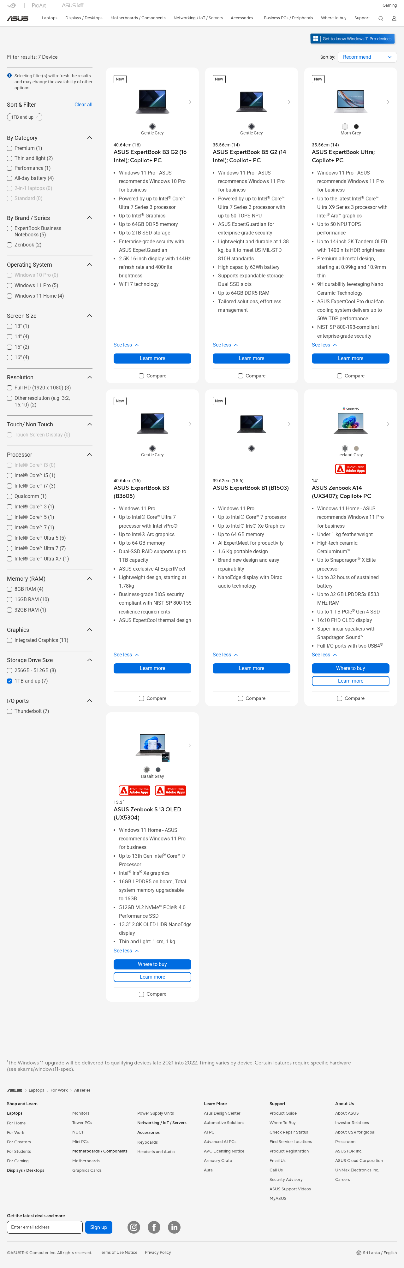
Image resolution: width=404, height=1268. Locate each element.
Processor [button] (19, 454)
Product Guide (283, 1113)
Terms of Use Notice (118, 1252)
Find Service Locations (291, 1141)
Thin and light (22, 156)
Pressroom (345, 1141)
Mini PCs (80, 1141)
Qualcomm (19, 495)
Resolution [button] (20, 377)
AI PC (209, 1132)
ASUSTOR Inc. (348, 1151)
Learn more (152, 358)
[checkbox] (152, 376)
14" (10, 335)
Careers (342, 1179)
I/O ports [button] (18, 700)
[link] (17, 18)
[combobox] (367, 57)
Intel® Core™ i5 (23, 474)
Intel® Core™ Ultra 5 (29, 536)
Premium (17, 147)
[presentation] (390, 57)
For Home (16, 1123)
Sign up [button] (98, 1227)
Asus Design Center (222, 1113)
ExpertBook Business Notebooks (43, 226)
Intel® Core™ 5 (23, 515)
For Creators (19, 1142)
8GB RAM (17, 587)
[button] (390, 5)
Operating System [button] (29, 264)
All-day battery (23, 177)
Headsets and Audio (156, 1151)
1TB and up (20, 679)
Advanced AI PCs (220, 1141)
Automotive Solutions (224, 1122)
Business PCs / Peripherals (288, 18)
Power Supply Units (155, 1113)
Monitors (80, 1113)
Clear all (83, 105)
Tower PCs (82, 1122)
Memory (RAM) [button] (26, 578)
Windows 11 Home (28, 294)
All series (82, 1090)
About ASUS (347, 1113)
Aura (208, 1170)
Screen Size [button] (22, 315)
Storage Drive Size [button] (30, 660)
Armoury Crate (218, 1160)
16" (10, 356)
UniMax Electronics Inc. (357, 1170)
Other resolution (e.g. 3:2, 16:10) (42, 397)
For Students (19, 1151)
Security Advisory (286, 1179)
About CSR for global (355, 1132)
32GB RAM (19, 608)
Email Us (278, 1160)
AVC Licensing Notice (224, 1151)
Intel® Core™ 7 (23, 526)
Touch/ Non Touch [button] (30, 424)
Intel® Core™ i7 (23, 484)
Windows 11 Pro (25, 284)
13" (10, 325)
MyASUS (278, 1198)
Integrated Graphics (28, 639)
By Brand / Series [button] (28, 217)
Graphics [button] (18, 629)
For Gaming (18, 1161)
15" (10, 345)
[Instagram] (134, 1227)
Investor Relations (352, 1122)
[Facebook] (154, 1227)
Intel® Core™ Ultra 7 (29, 547)
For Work (15, 1132)
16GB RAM (19, 598)
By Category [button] (22, 137)
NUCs (78, 1132)
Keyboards (147, 1142)
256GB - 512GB (24, 669)
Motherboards (86, 1161)
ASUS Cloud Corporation (359, 1160)
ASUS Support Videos (290, 1189)
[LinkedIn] (174, 1227)
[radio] (152, 126)
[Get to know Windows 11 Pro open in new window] (353, 44)
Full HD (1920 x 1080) (31, 386)
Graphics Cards (87, 1170)
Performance (21, 166)
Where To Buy (283, 1122)
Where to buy (350, 668)
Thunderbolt (20, 710)
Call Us (276, 1170)
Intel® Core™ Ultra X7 (30, 557)
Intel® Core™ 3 (23, 505)
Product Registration (289, 1151)
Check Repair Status (289, 1132)
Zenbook (17, 243)
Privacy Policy (158, 1252)
